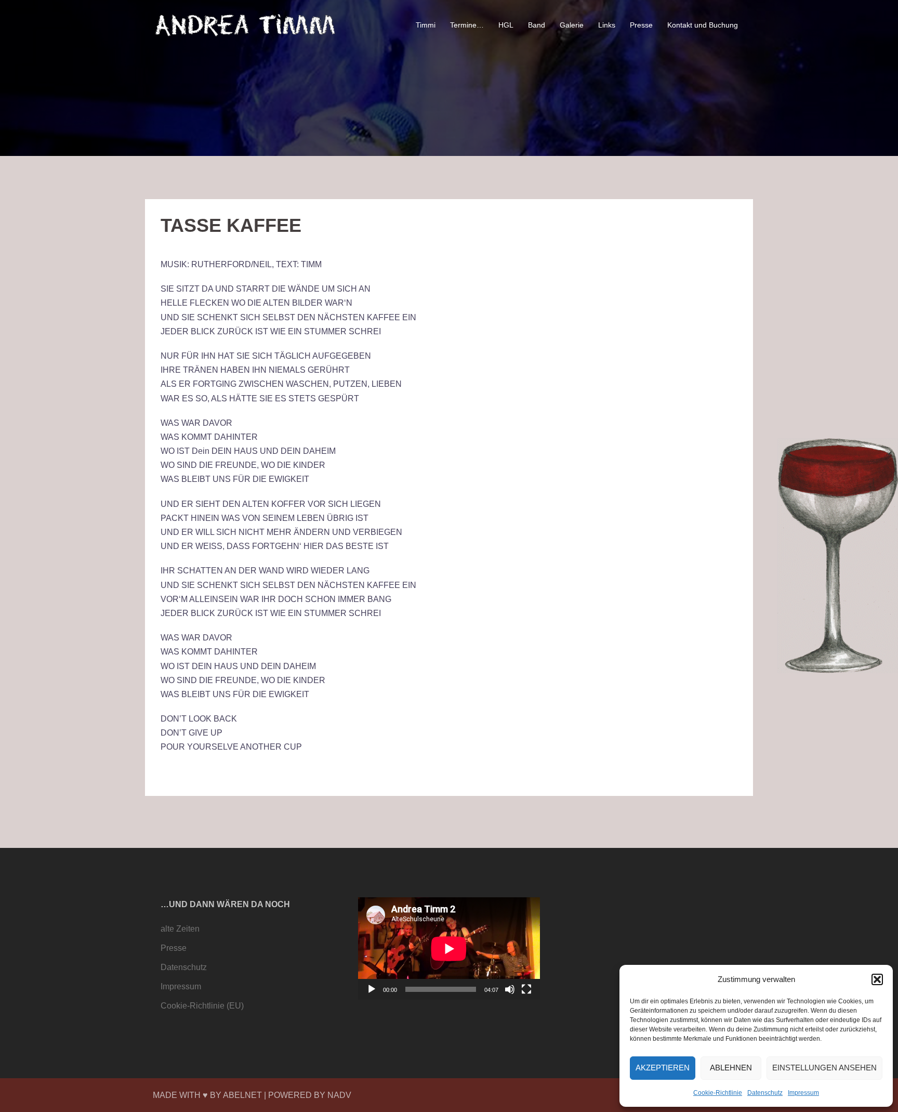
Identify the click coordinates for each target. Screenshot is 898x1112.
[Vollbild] (526, 989)
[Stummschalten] (510, 989)
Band (536, 25)
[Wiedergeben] (371, 989)
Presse (641, 25)
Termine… (467, 25)
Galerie (572, 25)
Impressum (803, 1092)
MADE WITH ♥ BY (188, 1095)
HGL (505, 25)
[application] (449, 948)
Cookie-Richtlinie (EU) (202, 1005)
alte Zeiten (180, 928)
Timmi (425, 25)
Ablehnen (731, 1067)
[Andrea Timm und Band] (246, 24)
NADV (339, 1095)
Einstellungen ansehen (824, 1067)
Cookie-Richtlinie (717, 1092)
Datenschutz (765, 1092)
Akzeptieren (663, 1067)
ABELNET (242, 1095)
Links (606, 25)
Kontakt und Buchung (702, 25)
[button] (877, 979)
